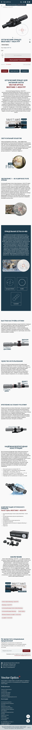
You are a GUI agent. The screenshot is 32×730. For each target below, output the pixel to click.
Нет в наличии (18, 55)
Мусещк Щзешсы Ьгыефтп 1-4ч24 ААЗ (11, 614)
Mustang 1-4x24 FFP (7, 604)
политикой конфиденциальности (22, 655)
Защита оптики (5, 715)
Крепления (3, 716)
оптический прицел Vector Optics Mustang (12, 608)
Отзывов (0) (25, 71)
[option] (16, 23)
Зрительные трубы (5, 706)
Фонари (3, 713)
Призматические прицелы (7, 709)
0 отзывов (8, 64)
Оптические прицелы (6, 702)
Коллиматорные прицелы (7, 703)
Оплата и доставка (5, 692)
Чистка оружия (5, 718)
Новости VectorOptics (6, 689)
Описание (4, 71)
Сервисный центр (5, 695)
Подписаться (26, 650)
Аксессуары (4, 719)
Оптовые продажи (5, 693)
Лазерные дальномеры (7, 707)
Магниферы (4, 710)
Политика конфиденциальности (9, 696)
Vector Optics (5, 44)
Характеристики (14, 71)
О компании (4, 691)
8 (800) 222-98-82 (21, 4)
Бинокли (3, 704)
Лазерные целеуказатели (7, 712)
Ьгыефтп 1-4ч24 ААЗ (7, 617)
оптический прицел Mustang (9, 611)
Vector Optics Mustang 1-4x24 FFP (10, 601)
